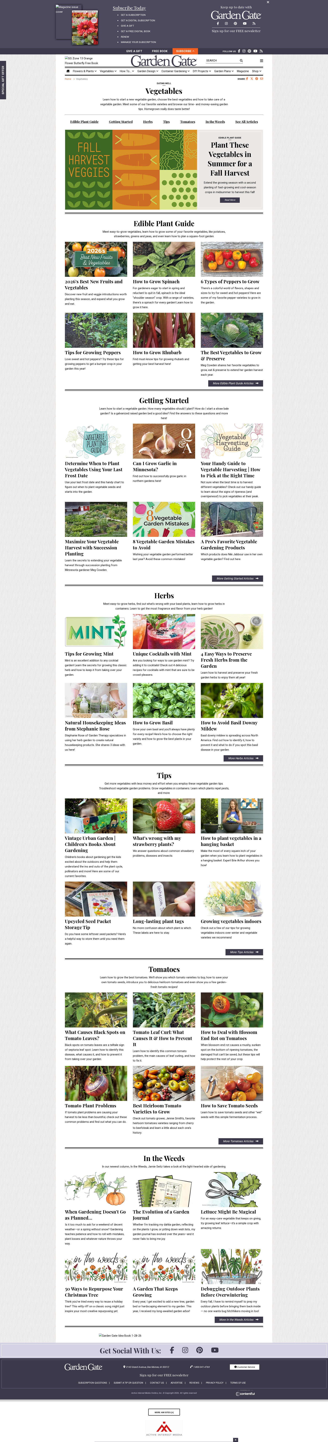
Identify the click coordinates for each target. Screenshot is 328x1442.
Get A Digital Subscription (138, 20)
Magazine (243, 71)
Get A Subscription (133, 15)
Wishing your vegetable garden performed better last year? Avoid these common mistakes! (163, 557)
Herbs (148, 121)
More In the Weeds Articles (236, 1319)
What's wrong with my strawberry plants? (157, 841)
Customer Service (246, 1367)
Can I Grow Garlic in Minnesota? (155, 466)
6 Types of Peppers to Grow (230, 281)
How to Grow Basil (153, 722)
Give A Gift (127, 25)
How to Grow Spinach (156, 281)
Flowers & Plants (84, 71)
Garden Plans (223, 71)
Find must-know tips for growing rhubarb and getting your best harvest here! (161, 361)
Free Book (159, 51)
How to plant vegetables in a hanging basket (231, 841)
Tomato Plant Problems (90, 1105)
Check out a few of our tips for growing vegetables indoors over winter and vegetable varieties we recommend (229, 932)
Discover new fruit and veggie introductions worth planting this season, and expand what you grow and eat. (96, 299)
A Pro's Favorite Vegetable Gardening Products (229, 544)
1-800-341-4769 (201, 1367)
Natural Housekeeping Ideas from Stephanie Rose (95, 725)
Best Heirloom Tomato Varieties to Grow (157, 1108)
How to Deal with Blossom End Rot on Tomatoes (229, 1035)
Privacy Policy (214, 1383)
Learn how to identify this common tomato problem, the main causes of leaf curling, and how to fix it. (164, 1055)
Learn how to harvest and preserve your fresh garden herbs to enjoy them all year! (229, 675)
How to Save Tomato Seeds (229, 1105)
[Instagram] (185, 1351)
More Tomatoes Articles (238, 1141)
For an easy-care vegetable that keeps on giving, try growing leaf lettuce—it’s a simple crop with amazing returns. (231, 1223)
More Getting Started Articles (235, 578)
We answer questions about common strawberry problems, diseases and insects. (163, 853)
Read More (230, 200)
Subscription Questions (92, 1383)
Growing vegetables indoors (231, 921)
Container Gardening (175, 71)
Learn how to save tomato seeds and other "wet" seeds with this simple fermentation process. (231, 1115)
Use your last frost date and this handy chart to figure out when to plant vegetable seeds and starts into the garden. (94, 487)
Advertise (177, 1383)
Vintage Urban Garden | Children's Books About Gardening (90, 844)
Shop (255, 71)
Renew (125, 36)
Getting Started (121, 121)
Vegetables (107, 71)
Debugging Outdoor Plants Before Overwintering (230, 1292)
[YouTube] (215, 1351)
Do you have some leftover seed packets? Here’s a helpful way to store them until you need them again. (95, 938)
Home (68, 79)
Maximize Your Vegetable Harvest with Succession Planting (92, 547)
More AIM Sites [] (164, 1412)
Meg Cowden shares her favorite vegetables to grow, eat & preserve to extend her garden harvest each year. (232, 370)
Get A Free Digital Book (135, 31)
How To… (126, 71)
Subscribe (184, 51)
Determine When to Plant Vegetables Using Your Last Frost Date (93, 469)
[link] (82, 61)
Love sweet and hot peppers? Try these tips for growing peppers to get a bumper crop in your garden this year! (94, 363)
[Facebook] (172, 1351)
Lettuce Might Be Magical (228, 1212)
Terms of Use (238, 1383)
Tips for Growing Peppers (93, 352)
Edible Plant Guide (84, 121)
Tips (166, 121)
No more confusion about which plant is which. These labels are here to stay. (162, 930)
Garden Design (146, 71)
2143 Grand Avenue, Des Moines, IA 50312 (147, 1367)
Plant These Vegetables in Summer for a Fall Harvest (230, 158)
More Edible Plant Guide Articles (233, 383)
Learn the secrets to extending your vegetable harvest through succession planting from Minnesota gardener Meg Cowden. (93, 565)
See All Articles (246, 121)
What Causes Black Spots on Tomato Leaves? (95, 1035)
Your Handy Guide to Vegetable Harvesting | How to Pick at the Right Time (230, 469)
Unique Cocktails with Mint (162, 654)
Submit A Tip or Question (128, 1383)
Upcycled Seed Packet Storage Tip (88, 924)
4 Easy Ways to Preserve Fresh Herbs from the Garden (226, 660)
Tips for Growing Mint (89, 654)
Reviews (194, 1383)
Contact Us (157, 1383)
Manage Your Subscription (138, 42)
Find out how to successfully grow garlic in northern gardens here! (159, 478)
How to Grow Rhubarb (157, 352)
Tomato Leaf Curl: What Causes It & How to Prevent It (162, 1038)
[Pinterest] (199, 1351)
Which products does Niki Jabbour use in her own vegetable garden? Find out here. (232, 557)
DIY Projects (201, 71)
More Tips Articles (242, 952)
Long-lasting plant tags (158, 921)
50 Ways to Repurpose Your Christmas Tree (94, 1292)
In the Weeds (215, 121)
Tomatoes (187, 121)
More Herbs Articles (241, 758)
